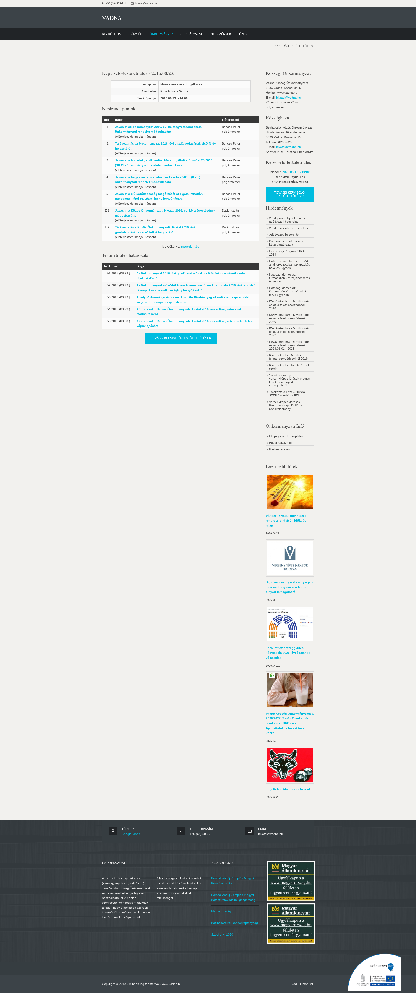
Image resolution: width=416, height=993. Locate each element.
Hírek (242, 34)
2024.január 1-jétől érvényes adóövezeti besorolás (288, 219)
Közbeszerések (279, 449)
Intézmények (220, 34)
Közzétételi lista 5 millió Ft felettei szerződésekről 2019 (288, 356)
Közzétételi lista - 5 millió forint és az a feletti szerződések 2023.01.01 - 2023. (289, 345)
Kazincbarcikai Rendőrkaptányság (234, 923)
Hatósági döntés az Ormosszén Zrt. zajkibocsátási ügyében (289, 278)
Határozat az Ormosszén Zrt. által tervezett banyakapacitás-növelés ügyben (290, 264)
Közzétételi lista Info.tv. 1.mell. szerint (289, 366)
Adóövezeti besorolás (284, 234)
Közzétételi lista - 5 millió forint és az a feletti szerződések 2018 (289, 305)
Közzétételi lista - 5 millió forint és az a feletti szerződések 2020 (289, 318)
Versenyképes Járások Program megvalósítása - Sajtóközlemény (286, 405)
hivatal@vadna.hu (288, 97)
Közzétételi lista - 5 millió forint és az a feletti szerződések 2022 (289, 331)
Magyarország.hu (223, 911)
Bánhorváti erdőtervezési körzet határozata (286, 242)
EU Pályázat (192, 34)
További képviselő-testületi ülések (180, 338)
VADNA (112, 17)
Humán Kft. (306, 984)
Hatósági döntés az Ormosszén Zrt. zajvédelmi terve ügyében (287, 291)
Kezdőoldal (112, 34)
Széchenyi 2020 (222, 934)
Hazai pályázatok (280, 442)
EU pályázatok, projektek (286, 436)
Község (136, 34)
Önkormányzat (162, 34)
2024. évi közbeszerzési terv (288, 228)
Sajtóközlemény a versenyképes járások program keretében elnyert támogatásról (290, 380)
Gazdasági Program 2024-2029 (287, 252)
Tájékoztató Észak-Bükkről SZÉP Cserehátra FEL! (287, 393)
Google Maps (131, 834)
